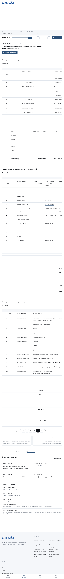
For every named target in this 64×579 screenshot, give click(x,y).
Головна (4, 32)
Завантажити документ (9, 52)
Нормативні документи (14, 32)
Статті (3, 570)
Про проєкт (5, 565)
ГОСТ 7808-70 (49, 224)
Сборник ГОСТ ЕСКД (40, 464)
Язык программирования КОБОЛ (14, 477)
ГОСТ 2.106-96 (6, 44)
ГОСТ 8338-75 (49, 200)
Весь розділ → (58, 458)
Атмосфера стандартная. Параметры (46, 477)
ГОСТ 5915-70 (49, 241)
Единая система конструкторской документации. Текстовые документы (15, 467)
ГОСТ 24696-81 (49, 204)
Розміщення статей (7, 573)
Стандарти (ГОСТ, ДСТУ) (27, 32)
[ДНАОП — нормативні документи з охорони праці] (8, 2)
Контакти (4, 568)
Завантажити (57, 38)
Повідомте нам (31, 451)
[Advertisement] (32, 17)
